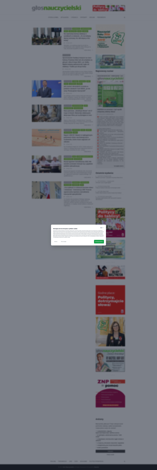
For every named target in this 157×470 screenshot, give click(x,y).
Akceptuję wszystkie (99, 241)
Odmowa (55, 241)
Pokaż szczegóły (63, 241)
